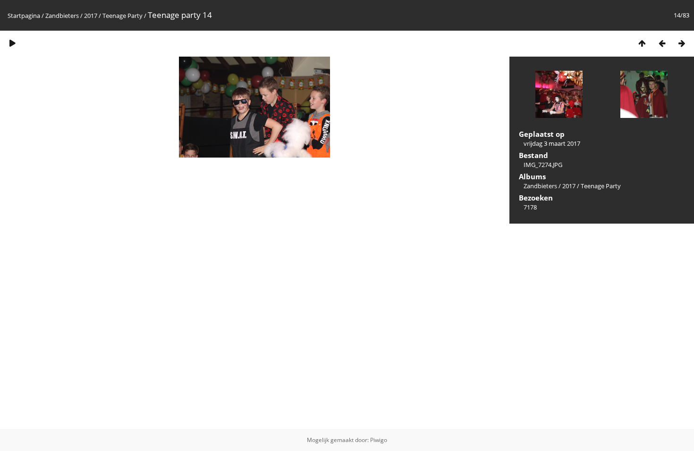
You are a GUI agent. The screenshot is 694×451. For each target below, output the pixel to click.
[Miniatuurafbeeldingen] (642, 43)
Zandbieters (62, 15)
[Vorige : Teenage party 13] (662, 43)
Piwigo (378, 440)
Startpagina (24, 15)
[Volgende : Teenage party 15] (682, 43)
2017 (90, 15)
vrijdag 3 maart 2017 (552, 143)
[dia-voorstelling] (12, 43)
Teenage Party (122, 15)
